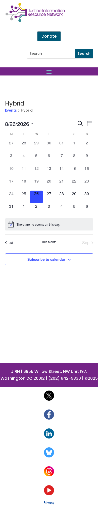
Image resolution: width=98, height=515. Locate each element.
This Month (49, 242)
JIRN (15, 371)
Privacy (49, 502)
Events (11, 110)
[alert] (49, 224)
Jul (11, 242)
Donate (49, 36)
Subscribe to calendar (46, 259)
